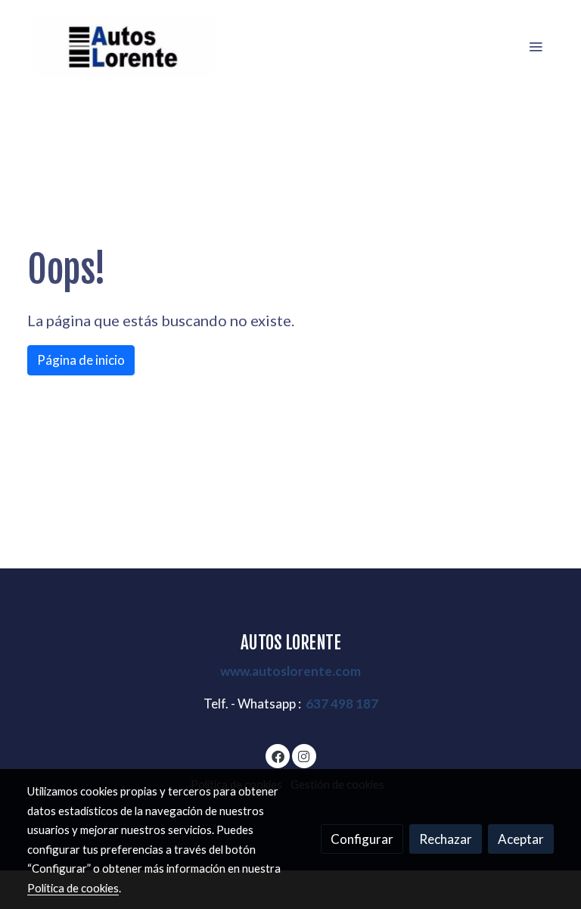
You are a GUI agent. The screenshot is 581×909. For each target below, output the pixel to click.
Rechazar (445, 839)
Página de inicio (81, 360)
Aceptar (521, 839)
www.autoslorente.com (290, 671)
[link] (124, 46)
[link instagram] (303, 755)
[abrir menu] (535, 46)
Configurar (362, 839)
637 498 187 (342, 703)
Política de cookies (73, 888)
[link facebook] (278, 755)
